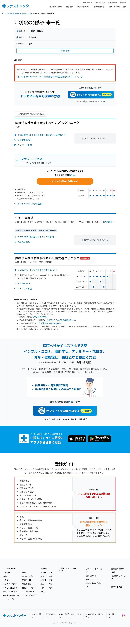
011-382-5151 (24, 241)
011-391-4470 (24, 139)
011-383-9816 (24, 283)
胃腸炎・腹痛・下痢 (11, 595)
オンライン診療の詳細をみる (65, 181)
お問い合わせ (112, 3)
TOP (3, 13)
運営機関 (123, 3)
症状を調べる (99, 6)
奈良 (50, 584)
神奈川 (43, 580)
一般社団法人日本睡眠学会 (50, 323)
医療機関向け (87, 3)
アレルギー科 (8, 599)
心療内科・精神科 (10, 584)
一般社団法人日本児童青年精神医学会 (60, 320)
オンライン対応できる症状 (30, 203)
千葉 (42, 587)
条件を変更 (65, 51)
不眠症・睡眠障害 (10, 591)
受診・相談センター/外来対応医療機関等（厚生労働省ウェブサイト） (48, 76)
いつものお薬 (27, 576)
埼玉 (42, 584)
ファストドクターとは (117, 6)
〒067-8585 (36, 236)
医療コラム (90, 579)
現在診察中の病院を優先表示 (32, 114)
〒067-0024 (38, 270)
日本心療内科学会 (39, 317)
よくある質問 (100, 3)
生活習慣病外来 (28, 591)
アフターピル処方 (29, 595)
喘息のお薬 (26, 584)
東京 (42, 576)
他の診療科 (107, 222)
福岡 (50, 587)
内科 (5, 576)
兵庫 (50, 576)
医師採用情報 (116, 587)
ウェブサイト (24, 145)
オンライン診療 (55, 6)
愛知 (42, 591)
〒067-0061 (42, 134)
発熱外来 (6, 572)
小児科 (5, 580)
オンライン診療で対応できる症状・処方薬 (90, 101)
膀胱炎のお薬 (27, 587)
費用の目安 (82, 419)
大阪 (50, 572)
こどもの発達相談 (10, 587)
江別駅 (30, 13)
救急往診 (69, 6)
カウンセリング (83, 6)
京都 (50, 580)
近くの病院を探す (13, 13)
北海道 (23, 13)
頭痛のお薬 (26, 580)
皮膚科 (24, 572)
